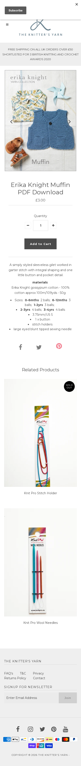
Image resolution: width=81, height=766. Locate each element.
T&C (23, 673)
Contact (39, 678)
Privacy (38, 673)
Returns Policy (15, 678)
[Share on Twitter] (39, 348)
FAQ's (8, 673)
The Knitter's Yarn (53, 754)
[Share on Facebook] (20, 348)
